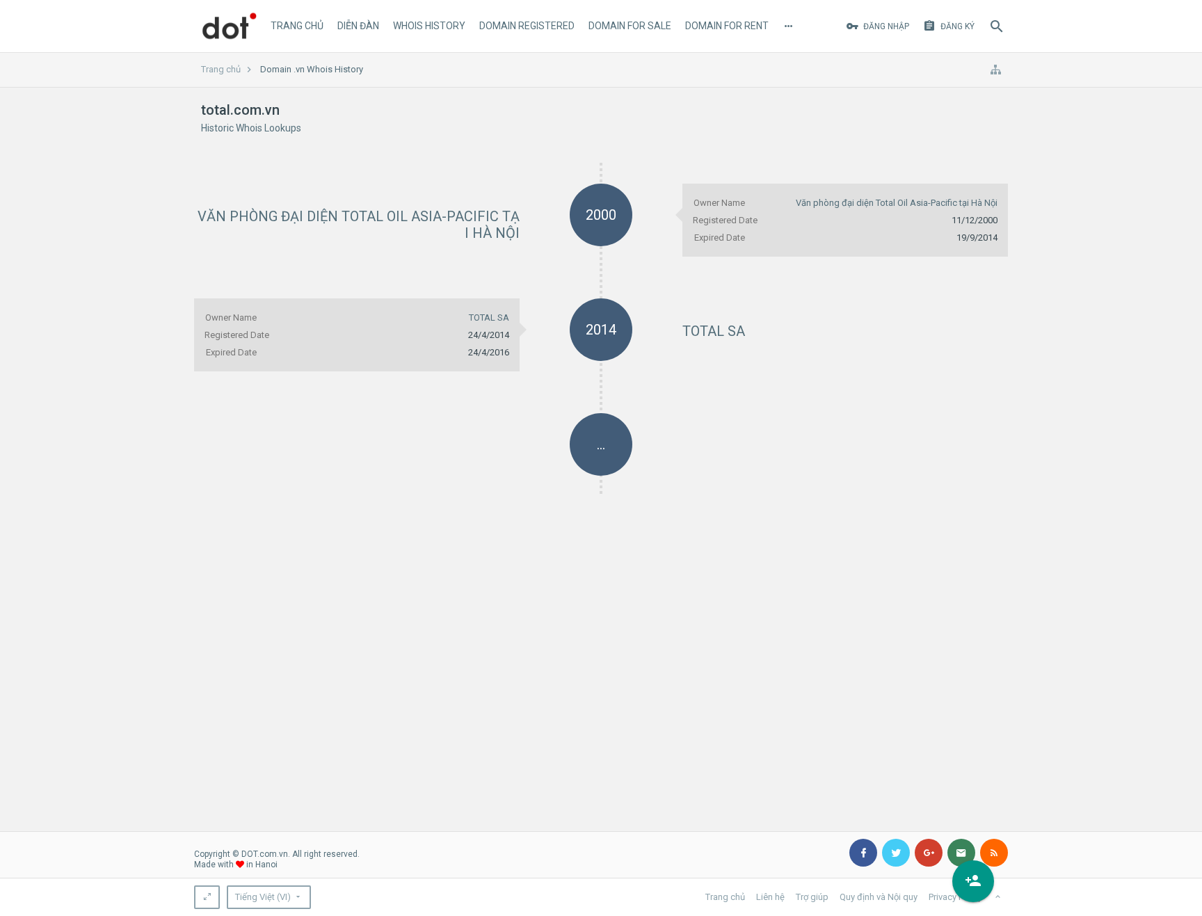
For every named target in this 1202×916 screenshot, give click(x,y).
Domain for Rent (727, 25)
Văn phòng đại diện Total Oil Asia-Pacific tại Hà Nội (896, 203)
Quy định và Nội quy (878, 897)
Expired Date (719, 237)
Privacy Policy (955, 897)
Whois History (429, 25)
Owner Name (719, 203)
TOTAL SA (713, 331)
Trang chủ (297, 25)
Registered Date (725, 220)
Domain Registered (527, 25)
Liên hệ (770, 897)
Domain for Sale (629, 25)
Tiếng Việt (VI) (263, 897)
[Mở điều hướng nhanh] (995, 69)
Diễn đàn (358, 25)
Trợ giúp (812, 897)
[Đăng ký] (973, 881)
